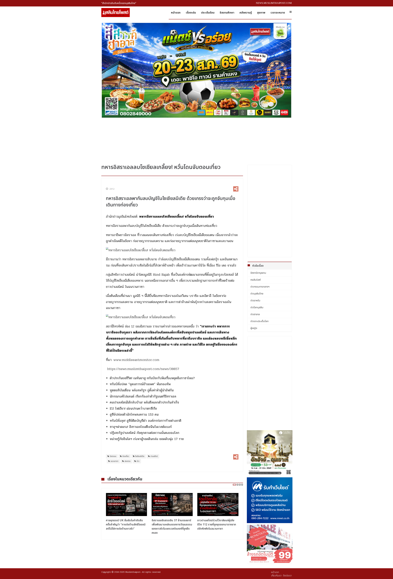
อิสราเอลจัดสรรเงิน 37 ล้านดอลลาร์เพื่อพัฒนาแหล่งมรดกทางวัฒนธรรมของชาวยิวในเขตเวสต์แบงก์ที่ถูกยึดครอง (126, 526)
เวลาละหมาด (277, 13)
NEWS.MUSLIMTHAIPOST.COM (274, 3)
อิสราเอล (113, 456)
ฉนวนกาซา (114, 461)
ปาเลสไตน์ (154, 456)
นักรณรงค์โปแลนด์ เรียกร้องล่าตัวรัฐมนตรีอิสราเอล (143, 396)
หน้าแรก (176, 13)
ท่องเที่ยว (125, 456)
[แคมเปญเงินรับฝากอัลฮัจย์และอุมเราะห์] (270, 453)
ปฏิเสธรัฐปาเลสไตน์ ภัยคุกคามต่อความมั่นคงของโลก (144, 432)
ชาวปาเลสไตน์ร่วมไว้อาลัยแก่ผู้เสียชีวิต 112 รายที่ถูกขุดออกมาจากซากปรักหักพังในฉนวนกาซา (171, 524)
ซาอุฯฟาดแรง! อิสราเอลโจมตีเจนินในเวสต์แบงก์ (141, 426)
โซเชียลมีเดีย (139, 456)
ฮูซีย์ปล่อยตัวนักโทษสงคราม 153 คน (134, 414)
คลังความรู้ (245, 13)
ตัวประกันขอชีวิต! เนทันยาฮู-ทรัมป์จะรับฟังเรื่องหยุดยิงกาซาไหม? (152, 378)
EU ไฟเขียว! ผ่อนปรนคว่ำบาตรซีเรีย (133, 408)
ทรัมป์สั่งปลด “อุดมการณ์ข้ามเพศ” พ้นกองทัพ (140, 384)
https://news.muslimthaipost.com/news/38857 (143, 369)
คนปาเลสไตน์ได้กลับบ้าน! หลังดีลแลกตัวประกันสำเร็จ (144, 402)
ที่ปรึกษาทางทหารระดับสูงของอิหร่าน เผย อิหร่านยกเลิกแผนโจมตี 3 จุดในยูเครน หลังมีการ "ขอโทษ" (217, 524)
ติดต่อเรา (287, 575)
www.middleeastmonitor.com (136, 359)
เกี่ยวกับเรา (276, 575)
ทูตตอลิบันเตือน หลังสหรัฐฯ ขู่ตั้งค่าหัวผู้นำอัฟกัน (142, 390)
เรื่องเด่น (191, 13)
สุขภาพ (261, 13)
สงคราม (127, 461)
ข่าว (138, 461)
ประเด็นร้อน (207, 13)
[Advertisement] (196, 139)
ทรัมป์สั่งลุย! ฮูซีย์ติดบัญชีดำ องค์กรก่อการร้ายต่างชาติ (145, 420)
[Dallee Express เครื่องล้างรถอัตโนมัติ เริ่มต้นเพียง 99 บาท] (270, 544)
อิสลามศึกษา (227, 13)
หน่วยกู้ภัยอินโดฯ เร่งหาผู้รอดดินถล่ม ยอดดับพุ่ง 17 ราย (147, 439)
